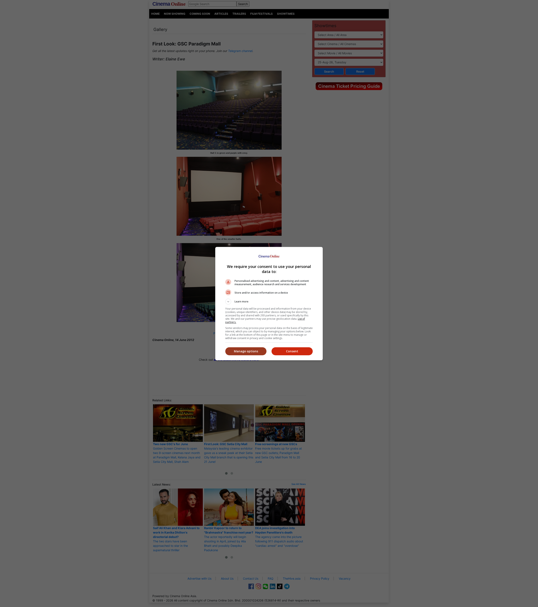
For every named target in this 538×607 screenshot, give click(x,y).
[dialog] (269, 303)
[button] (269, 302)
